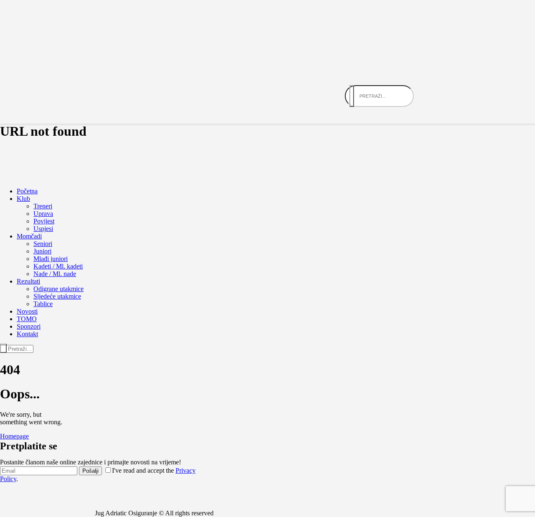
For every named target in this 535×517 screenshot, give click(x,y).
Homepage (14, 436)
